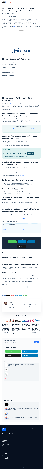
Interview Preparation (6, 447)
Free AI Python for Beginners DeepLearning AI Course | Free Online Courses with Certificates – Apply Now (21, 378)
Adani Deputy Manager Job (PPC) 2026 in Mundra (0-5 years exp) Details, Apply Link (26, 327)
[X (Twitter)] (8, 295)
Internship (15, 26)
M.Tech (23, 227)
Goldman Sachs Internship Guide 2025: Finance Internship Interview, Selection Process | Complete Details (22, 404)
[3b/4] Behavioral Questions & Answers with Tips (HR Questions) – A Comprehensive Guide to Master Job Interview (23, 409)
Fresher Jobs (4, 440)
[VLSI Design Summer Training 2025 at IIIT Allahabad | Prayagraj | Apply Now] (6, 374)
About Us (4, 455)
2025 (12, 286)
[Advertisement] (21, 38)
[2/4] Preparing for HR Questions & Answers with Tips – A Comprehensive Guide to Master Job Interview (23, 418)
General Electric (31, 128)
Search (36, 342)
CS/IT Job (18, 286)
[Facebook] (4, 295)
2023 (4, 286)
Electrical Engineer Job (32, 286)
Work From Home (5, 444)
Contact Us (4, 459)
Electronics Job (6, 289)
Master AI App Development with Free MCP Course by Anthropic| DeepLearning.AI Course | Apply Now (23, 369)
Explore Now (24, 156)
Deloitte (30, 131)
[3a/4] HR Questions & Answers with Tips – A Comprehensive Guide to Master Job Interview (22, 413)
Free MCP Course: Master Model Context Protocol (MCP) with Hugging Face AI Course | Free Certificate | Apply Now (22, 365)
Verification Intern (12, 103)
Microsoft (12, 128)
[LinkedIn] (16, 295)
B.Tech (4, 227)
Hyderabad (21, 175)
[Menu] (40, 2)
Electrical (4, 231)
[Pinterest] (12, 295)
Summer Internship (14, 289)
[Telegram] (20, 295)
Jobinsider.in (18, 467)
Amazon (12, 131)
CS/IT (23, 229)
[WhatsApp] (25, 295)
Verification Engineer (23, 289)
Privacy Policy (5, 457)
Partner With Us (5, 458)
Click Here (24, 218)
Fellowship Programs (6, 445)
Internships (13, 13)
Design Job (24, 286)
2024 (8, 286)
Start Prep (30, 153)
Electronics (5, 229)
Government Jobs (5, 443)
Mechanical (24, 231)
